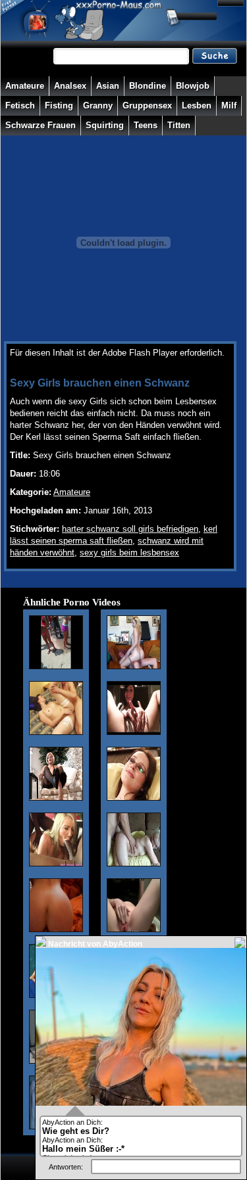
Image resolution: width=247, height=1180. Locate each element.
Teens (145, 125)
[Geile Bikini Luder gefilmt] (56, 666)
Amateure (24, 86)
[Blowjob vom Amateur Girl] (134, 798)
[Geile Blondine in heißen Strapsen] (56, 798)
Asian (107, 86)
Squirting (105, 125)
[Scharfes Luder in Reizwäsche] (56, 732)
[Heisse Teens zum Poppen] (134, 863)
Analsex (70, 86)
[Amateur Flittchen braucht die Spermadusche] (56, 929)
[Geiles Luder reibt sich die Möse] (134, 929)
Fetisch (20, 105)
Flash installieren (42, 364)
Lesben (196, 105)
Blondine (147, 86)
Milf (228, 105)
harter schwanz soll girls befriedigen (130, 529)
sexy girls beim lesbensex (129, 552)
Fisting (59, 105)
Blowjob (192, 86)
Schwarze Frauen (40, 125)
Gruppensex (147, 105)
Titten (178, 125)
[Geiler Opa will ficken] (134, 666)
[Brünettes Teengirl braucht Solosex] (134, 732)
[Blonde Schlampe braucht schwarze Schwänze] (56, 863)
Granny (98, 105)
